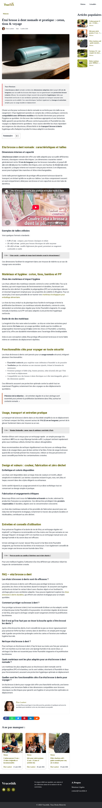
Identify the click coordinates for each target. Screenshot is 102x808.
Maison (82, 4)
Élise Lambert (10, 28)
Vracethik (9, 783)
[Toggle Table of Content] (16, 136)
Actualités (92, 4)
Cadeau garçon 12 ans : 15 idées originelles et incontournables (11, 760)
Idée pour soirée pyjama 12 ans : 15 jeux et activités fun (35, 760)
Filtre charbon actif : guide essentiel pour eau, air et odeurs (58, 760)
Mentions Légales (78, 787)
